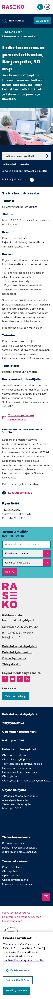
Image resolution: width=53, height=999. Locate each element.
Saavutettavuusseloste (16, 912)
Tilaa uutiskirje (15, 696)
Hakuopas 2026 (11, 808)
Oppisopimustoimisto (15, 880)
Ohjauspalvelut (11, 871)
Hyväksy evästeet (16, 990)
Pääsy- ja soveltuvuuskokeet (19, 847)
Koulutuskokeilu (12, 867)
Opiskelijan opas (14, 658)
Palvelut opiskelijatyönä (19, 646)
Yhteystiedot (11, 664)
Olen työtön (9, 776)
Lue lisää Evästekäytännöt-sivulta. (23, 960)
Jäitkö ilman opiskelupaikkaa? (19, 852)
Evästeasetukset (20, 970)
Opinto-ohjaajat (11, 875)
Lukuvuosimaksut (20, 493)
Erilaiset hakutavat (13, 843)
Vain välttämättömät (17, 980)
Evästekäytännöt (12, 921)
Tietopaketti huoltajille (16, 804)
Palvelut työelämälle (17, 652)
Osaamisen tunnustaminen (18, 884)
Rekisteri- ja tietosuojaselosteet (21, 917)
